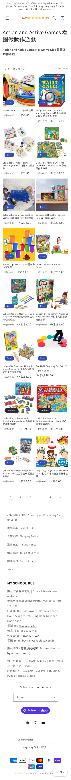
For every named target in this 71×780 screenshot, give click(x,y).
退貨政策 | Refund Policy (21, 544)
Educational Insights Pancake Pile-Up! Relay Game (50, 216)
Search (11, 569)
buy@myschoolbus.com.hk (38, 640)
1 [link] (11, 497)
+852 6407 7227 (30, 635)
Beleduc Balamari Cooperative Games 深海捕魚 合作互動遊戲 (18, 216)
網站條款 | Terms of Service (23, 552)
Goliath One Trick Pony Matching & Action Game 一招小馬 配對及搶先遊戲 (52, 316)
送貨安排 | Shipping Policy (22, 536)
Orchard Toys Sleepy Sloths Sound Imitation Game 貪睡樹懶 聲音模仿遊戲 (19, 421)
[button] (7, 18)
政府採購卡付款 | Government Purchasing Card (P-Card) (35, 517)
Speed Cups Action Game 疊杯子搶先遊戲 (19, 266)
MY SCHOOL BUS (29, 773)
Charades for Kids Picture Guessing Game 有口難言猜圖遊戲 (19, 165)
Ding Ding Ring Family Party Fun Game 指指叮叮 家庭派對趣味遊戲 (52, 473)
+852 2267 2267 (28, 625)
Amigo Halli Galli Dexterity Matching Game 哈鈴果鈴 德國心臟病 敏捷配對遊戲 (51, 113)
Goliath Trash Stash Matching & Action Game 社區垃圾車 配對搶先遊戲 (19, 473)
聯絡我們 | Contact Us (20, 561)
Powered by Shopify (47, 773)
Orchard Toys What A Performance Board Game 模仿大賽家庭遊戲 (51, 421)
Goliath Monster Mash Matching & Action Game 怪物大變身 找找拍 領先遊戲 (18, 316)
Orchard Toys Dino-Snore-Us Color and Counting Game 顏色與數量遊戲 (51, 165)
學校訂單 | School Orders (22, 528)
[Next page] (60, 497)
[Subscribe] (54, 697)
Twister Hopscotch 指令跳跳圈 (18, 110)
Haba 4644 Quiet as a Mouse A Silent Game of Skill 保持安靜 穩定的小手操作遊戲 (18, 369)
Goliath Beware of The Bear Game (49, 266)
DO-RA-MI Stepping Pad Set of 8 (51, 366)
